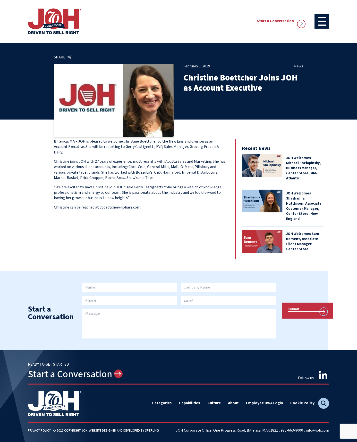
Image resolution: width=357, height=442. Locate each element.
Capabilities (189, 403)
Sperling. (152, 430)
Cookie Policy (302, 403)
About (233, 403)
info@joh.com (317, 430)
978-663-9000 (292, 430)
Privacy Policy (39, 430)
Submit (293, 309)
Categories (162, 403)
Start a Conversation (275, 21)
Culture (214, 403)
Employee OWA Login (264, 403)
